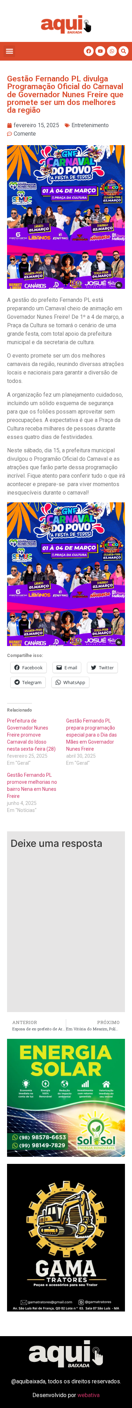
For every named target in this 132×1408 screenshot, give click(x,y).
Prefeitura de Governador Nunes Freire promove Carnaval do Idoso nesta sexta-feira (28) (31, 735)
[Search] (123, 51)
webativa (88, 1395)
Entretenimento (90, 125)
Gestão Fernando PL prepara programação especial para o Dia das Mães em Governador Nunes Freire (91, 735)
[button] (9, 51)
